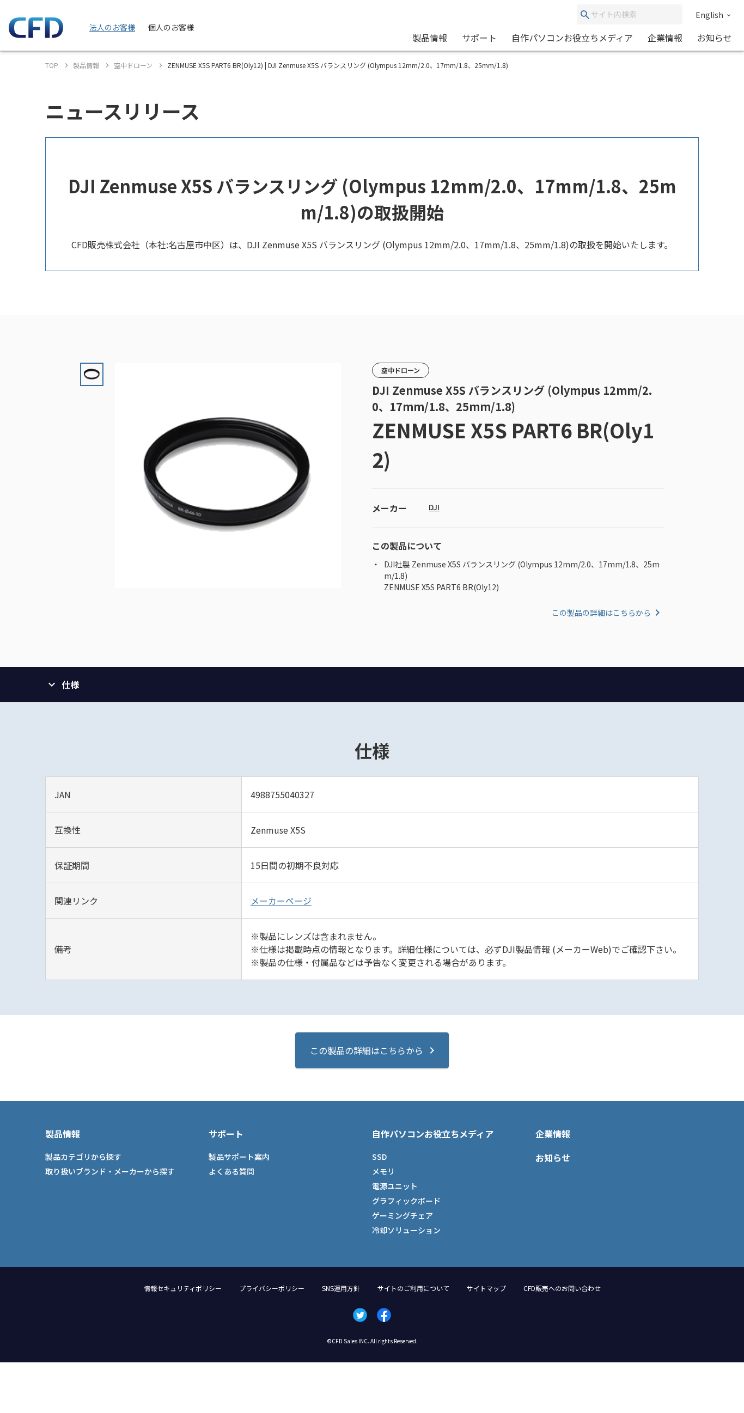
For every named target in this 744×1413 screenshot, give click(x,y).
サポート (479, 37)
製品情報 (429, 37)
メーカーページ (281, 900)
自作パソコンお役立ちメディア (572, 37)
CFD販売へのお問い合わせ (562, 1288)
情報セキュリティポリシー (183, 1288)
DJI (434, 506)
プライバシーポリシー (271, 1288)
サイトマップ (486, 1288)
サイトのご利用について (413, 1288)
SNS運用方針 (341, 1288)
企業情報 (665, 37)
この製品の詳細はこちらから (601, 612)
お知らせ (714, 37)
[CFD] (36, 34)
